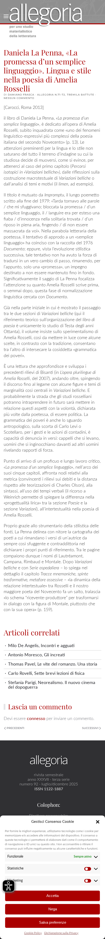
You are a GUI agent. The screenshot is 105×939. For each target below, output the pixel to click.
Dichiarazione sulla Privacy (61, 932)
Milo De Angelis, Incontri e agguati (41, 646)
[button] (97, 821)
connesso (36, 719)
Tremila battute (80, 94)
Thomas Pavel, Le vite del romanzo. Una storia (52, 664)
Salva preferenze (52, 922)
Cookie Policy (33, 932)
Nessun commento (19, 98)
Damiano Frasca (21, 94)
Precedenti (15, 728)
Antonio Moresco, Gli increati (36, 655)
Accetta (52, 896)
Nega (52, 909)
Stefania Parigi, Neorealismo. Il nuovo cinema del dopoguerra (51, 685)
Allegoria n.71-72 (51, 94)
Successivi (90, 728)
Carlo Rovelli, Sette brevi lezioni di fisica (46, 673)
